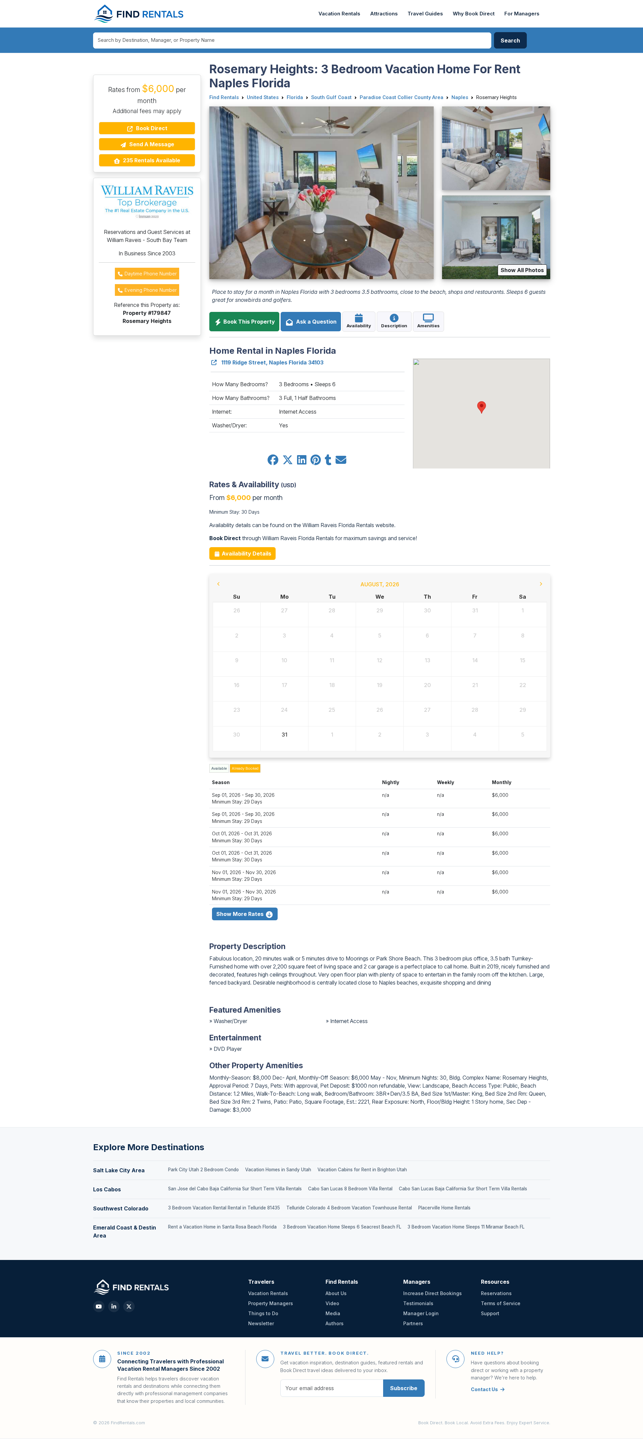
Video (332, 1303)
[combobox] (292, 40)
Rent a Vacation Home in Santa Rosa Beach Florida (222, 1227)
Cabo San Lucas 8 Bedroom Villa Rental (350, 1188)
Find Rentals (224, 97)
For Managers (522, 14)
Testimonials (418, 1303)
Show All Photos (522, 270)
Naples (459, 97)
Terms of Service (500, 1303)
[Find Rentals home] (139, 13)
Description (394, 325)
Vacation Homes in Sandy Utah (278, 1169)
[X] (129, 1306)
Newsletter (261, 1323)
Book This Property (248, 321)
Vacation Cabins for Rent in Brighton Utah (362, 1169)
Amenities (428, 325)
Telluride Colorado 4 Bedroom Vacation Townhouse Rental (349, 1207)
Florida (295, 97)
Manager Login (421, 1313)
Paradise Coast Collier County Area (401, 97)
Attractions (384, 14)
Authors (335, 1323)
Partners (413, 1323)
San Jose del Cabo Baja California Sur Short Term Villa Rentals (235, 1188)
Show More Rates (240, 914)
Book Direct (151, 128)
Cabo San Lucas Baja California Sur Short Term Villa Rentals (463, 1188)
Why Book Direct (474, 14)
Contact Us (484, 1389)
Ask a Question (315, 321)
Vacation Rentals (339, 14)
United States (263, 97)
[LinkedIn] (114, 1306)
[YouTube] (98, 1306)
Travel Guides (425, 14)
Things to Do (263, 1313)
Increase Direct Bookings (432, 1293)
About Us (336, 1293)
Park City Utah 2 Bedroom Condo (203, 1169)
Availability (359, 325)
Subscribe (403, 1388)
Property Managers (270, 1303)
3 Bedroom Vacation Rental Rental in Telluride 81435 (224, 1207)
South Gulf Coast (331, 97)
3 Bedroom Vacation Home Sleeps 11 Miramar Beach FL (466, 1227)
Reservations (496, 1293)
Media (333, 1313)
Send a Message (151, 144)
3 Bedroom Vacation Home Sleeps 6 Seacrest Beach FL (342, 1227)
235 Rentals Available (151, 160)
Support (490, 1313)
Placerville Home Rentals (444, 1207)
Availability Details (245, 553)
